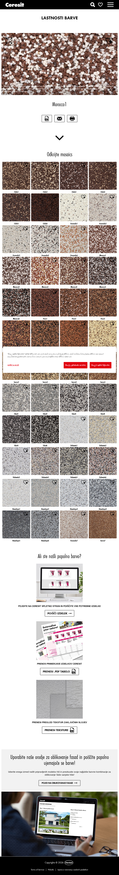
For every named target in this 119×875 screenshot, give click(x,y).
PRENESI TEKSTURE (56, 730)
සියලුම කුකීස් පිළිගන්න (100, 365)
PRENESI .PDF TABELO (56, 671)
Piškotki (51, 869)
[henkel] (68, 862)
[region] (59, 360)
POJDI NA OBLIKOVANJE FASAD (57, 783)
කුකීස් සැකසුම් (13, 365)
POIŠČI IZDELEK (57, 613)
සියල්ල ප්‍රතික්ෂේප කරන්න (75, 365)
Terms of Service (37, 869)
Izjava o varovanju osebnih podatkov (72, 869)
